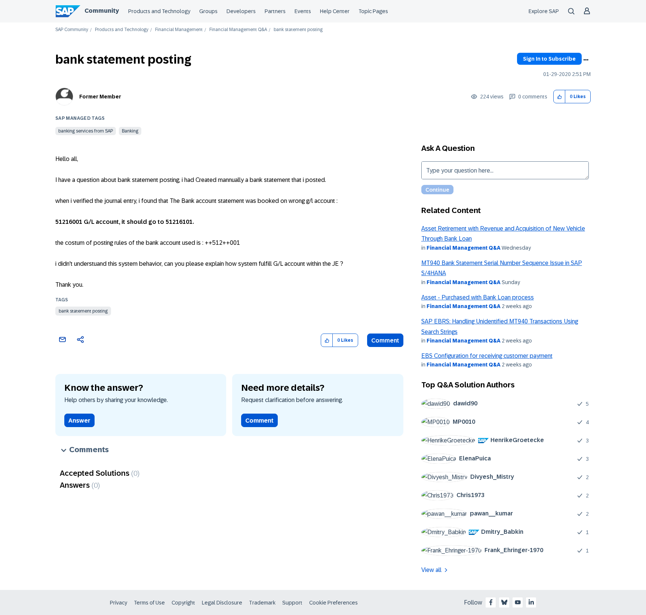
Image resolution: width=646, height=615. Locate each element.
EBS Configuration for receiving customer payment (487, 356)
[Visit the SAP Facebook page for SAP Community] (491, 602)
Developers (241, 11)
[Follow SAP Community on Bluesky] (504, 602)
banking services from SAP (85, 131)
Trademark (262, 603)
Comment (385, 340)
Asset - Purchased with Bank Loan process (477, 297)
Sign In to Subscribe (549, 59)
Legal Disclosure (222, 603)
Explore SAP (544, 11)
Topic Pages (373, 11)
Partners (275, 11)
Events (303, 11)
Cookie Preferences (333, 603)
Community (101, 10)
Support (292, 603)
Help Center (335, 11)
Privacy (118, 603)
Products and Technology (159, 11)
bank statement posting (83, 311)
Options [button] (586, 60)
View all (431, 570)
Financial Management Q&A (238, 29)
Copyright (183, 603)
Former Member (100, 97)
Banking (130, 131)
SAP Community (71, 29)
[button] (559, 96)
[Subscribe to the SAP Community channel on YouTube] (518, 602)
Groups (208, 11)
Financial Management (179, 29)
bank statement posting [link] (298, 29)
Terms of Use (149, 603)
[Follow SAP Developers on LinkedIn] (531, 602)
